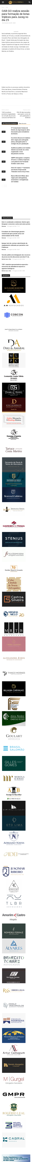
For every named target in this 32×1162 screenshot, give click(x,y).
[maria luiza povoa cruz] (14, 367)
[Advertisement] (16, 70)
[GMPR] (14, 1102)
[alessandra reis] (14, 666)
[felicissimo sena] (14, 561)
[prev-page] (3, 186)
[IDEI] (16, 863)
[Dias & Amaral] (14, 352)
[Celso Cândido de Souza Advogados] (14, 591)
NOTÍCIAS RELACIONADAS (10, 123)
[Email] (19, 26)
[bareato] (14, 1072)
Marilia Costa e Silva (6, 259)
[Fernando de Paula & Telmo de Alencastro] (14, 472)
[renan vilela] (14, 337)
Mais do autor (22, 123)
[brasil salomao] (14, 755)
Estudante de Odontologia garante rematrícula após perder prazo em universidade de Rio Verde (13, 233)
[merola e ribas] (14, 785)
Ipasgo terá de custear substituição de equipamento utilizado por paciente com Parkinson (15, 245)
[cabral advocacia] (14, 1147)
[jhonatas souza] (14, 516)
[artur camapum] (14, 1057)
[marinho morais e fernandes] (14, 576)
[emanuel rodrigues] (14, 1027)
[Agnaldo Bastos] (14, 292)
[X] (7, 26)
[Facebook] (3, 26)
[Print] (23, 26)
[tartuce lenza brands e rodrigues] (14, 908)
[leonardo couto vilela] (14, 382)
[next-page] (5, 186)
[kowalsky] (14, 893)
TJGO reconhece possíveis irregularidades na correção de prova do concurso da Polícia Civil (9, 115)
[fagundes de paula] (14, 487)
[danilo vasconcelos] (14, 1012)
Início (3, 7)
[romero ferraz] (14, 938)
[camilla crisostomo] (14, 651)
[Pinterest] (11, 26)
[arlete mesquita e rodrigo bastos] (14, 427)
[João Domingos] (14, 412)
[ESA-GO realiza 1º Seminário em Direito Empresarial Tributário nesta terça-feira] (6, 170)
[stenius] (14, 546)
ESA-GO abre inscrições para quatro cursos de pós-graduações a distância (23, 115)
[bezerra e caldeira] (14, 501)
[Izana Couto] (14, 442)
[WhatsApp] (15, 26)
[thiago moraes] (14, 681)
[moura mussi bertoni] (14, 1132)
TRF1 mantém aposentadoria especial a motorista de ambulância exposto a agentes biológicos (15, 266)
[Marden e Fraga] (14, 531)
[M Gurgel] (14, 1087)
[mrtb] (14, 636)
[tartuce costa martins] (14, 457)
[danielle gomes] (14, 397)
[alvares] (14, 953)
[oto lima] (14, 830)
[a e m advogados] (14, 307)
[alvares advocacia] (14, 606)
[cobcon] (14, 322)
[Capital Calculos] (14, 815)
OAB (7, 7)
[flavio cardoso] (14, 711)
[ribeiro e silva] (14, 998)
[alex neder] (14, 725)
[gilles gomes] (14, 770)
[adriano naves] (14, 845)
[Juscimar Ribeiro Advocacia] (14, 878)
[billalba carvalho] (14, 696)
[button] (3, 2)
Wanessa (4, 226)
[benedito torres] (14, 968)
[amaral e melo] (14, 621)
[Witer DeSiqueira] (14, 1042)
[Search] (29, 2)
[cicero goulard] (14, 740)
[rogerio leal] (14, 1117)
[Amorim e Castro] (14, 923)
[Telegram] (27, 26)
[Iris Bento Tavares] (14, 983)
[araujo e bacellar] (14, 800)
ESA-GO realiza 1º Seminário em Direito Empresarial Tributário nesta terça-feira (20, 169)
